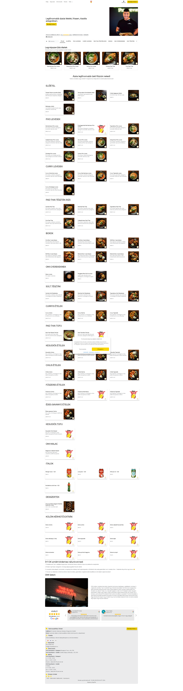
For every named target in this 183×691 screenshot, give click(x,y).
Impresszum (97, 352)
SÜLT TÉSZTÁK (130, 41)
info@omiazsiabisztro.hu (52, 646)
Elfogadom (100, 349)
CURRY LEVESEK (87, 41)
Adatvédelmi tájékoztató (56, 678)
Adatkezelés (85, 352)
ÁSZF (48, 678)
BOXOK (110, 41)
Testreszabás (82, 349)
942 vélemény (52, 616)
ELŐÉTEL (68, 41)
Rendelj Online (132, 1)
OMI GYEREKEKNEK (119, 41)
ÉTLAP (62, 41)
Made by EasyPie (91, 682)
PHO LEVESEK (77, 41)
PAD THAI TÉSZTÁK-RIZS (100, 41)
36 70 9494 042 (50, 644)
